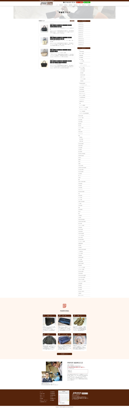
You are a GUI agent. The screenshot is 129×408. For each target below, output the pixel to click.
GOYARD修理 (80, 261)
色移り (79, 161)
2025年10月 (80, 42)
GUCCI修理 (80, 119)
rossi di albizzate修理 (81, 277)
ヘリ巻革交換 (80, 251)
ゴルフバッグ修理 (81, 225)
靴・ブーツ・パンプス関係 (83, 107)
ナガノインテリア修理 (81, 281)
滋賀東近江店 (69, 25)
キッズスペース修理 (81, 241)
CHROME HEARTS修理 (82, 167)
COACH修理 (80, 121)
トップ (42, 391)
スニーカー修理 (80, 127)
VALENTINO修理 (81, 233)
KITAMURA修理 (80, 143)
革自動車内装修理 (82, 83)
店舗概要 (52, 400)
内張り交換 (81, 141)
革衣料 (42, 398)
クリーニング (80, 133)
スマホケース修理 (81, 269)
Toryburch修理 (55, 26)
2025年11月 (80, 40)
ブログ (51, 25)
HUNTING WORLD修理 (82, 249)
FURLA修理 (80, 205)
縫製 (53, 62)
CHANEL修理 (81, 89)
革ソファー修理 (81, 67)
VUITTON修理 (81, 87)
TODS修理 (80, 255)
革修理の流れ (53, 395)
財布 (80, 103)
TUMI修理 (80, 215)
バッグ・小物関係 (82, 105)
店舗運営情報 (80, 243)
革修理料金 (53, 391)
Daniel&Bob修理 (81, 239)
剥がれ (79, 211)
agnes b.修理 (80, 237)
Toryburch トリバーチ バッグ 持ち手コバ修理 (58, 52)
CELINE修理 (80, 209)
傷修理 (79, 159)
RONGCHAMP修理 (81, 219)
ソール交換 (80, 259)
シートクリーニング (83, 84)
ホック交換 (80, 197)
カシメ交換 (80, 199)
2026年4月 (80, 30)
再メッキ (79, 175)
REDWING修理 (80, 257)
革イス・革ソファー (44, 400)
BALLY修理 (80, 223)
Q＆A (52, 396)
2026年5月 (80, 28)
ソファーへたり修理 (81, 267)
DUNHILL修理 (80, 115)
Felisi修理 (79, 247)
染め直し (51, 26)
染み (60, 26)
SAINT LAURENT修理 (81, 181)
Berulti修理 (80, 287)
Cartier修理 (80, 187)
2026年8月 (80, 22)
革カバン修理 (54, 25)
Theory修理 (80, 147)
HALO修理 (80, 289)
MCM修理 (80, 285)
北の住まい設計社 (81, 291)
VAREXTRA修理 (80, 263)
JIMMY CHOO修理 (81, 201)
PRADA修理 (80, 183)
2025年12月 (80, 38)
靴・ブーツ (43, 396)
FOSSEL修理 (80, 273)
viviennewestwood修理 (82, 275)
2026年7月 (80, 24)
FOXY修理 (80, 185)
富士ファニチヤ (80, 295)
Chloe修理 (80, 173)
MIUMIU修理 (80, 145)
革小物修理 (81, 57)
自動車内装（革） (44, 401)
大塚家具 (79, 293)
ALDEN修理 (80, 283)
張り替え (79, 125)
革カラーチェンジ (82, 93)
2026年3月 (80, 32)
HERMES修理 (81, 51)
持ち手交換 (56, 62)
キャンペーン (80, 189)
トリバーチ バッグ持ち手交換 (55, 63)
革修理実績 (53, 393)
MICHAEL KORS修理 (81, 153)
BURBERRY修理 (81, 155)
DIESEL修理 (80, 131)
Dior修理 (79, 245)
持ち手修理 (69, 49)
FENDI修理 (80, 227)
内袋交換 (80, 137)
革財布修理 (81, 55)
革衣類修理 (81, 63)
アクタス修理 (80, 253)
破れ (79, 213)
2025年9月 (80, 44)
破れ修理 (79, 123)
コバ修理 (56, 51)
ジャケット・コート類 (82, 109)
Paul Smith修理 (80, 171)
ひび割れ (79, 217)
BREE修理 (80, 265)
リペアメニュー (65, 25)
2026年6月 (80, 26)
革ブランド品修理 (59, 25)
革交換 (51, 62)
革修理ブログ (53, 398)
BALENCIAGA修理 (81, 191)
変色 (79, 207)
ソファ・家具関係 (82, 111)
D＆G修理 (80, 149)
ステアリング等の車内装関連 (84, 113)
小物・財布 (43, 393)
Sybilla (79, 177)
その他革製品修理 (82, 97)
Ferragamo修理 (80, 169)
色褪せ (79, 163)
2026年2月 (80, 34)
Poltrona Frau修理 (81, 279)
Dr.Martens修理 (80, 271)
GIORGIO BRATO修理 (82, 221)
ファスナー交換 (80, 117)
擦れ (58, 26)
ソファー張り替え (81, 235)
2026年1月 (80, 36)
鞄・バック (43, 395)
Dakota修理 (80, 195)
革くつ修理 (81, 59)
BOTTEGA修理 (81, 91)
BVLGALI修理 (80, 229)
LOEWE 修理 (80, 231)
